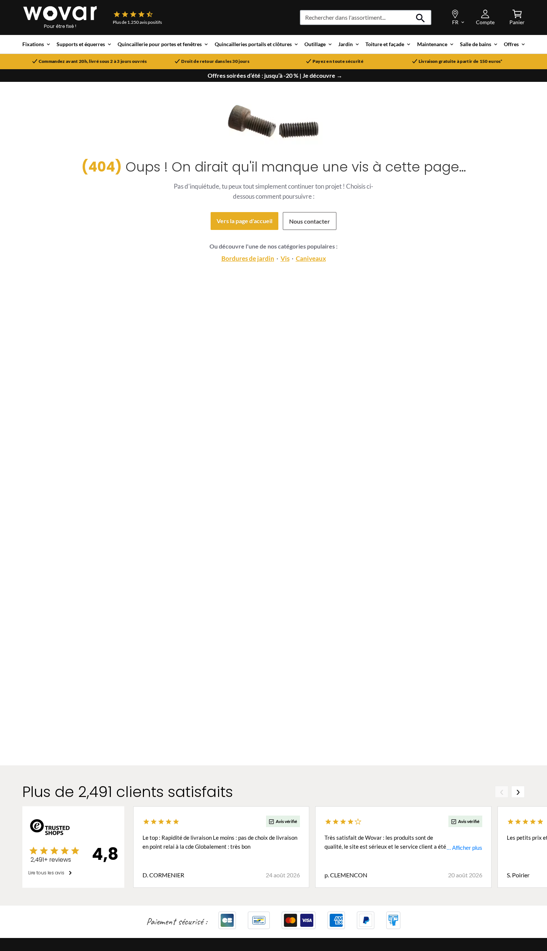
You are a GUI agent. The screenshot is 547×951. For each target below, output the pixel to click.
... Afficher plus (464, 848)
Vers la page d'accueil (244, 220)
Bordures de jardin (247, 258)
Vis (285, 258)
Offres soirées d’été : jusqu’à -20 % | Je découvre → (275, 75)
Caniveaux (311, 258)
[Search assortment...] (420, 17)
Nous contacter (309, 221)
